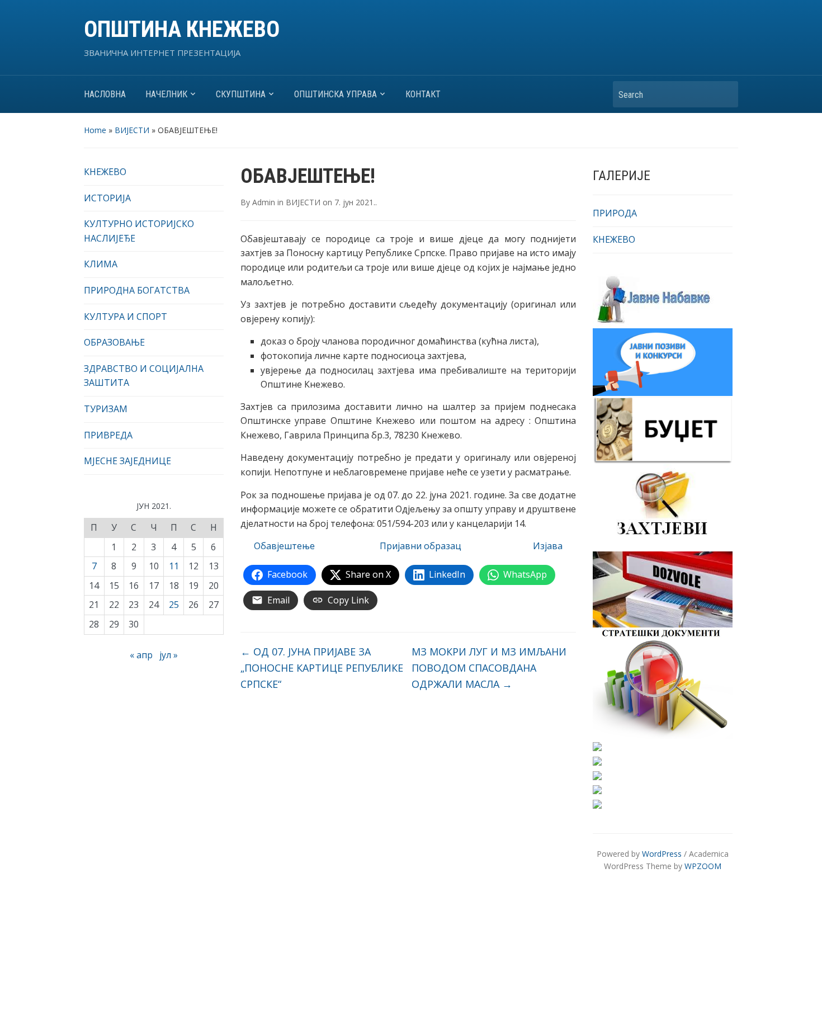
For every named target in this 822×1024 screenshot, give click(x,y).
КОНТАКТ (423, 94)
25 (174, 604)
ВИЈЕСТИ (132, 130)
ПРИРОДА (615, 213)
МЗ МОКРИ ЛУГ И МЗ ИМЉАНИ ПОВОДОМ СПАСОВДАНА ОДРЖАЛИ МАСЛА (489, 668)
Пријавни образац (420, 546)
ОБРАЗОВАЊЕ (114, 342)
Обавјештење (284, 546)
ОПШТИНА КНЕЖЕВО (182, 29)
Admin (263, 202)
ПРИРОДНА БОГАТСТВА (137, 290)
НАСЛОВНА (105, 94)
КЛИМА (100, 264)
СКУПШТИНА (241, 94)
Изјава (548, 546)
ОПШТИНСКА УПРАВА (335, 94)
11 (174, 566)
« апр (141, 655)
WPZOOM (702, 866)
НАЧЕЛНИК (166, 94)
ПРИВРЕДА (108, 435)
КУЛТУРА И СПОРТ (125, 316)
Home (95, 130)
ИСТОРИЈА (107, 198)
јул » (168, 655)
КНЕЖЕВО (105, 172)
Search (724, 94)
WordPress (662, 853)
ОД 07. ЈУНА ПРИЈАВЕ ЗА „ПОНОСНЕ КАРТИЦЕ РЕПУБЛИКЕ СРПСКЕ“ (321, 668)
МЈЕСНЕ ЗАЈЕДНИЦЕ (127, 461)
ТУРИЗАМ (105, 409)
